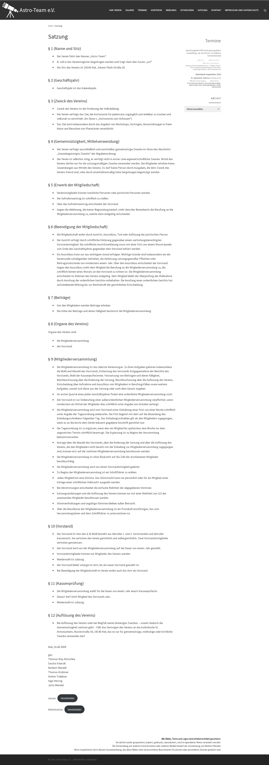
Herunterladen (67, 698)
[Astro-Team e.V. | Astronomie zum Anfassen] (10, 9)
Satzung (52, 698)
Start (50, 25)
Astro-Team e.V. (63, 759)
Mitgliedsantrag (55, 709)
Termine (213, 41)
